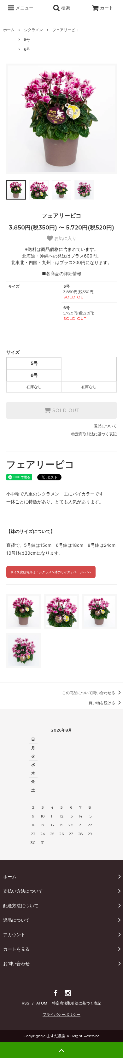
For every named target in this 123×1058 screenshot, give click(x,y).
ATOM (41, 1003)
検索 (65, 7)
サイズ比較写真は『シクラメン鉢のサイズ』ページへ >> (50, 572)
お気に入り (64, 238)
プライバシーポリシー (61, 1014)
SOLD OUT (65, 410)
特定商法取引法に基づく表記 (76, 1003)
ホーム (9, 29)
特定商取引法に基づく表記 (94, 434)
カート (106, 7)
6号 (27, 49)
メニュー (24, 7)
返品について (105, 425)
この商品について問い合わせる (89, 692)
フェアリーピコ (65, 29)
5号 (27, 39)
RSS (25, 1003)
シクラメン (33, 29)
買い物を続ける (102, 702)
